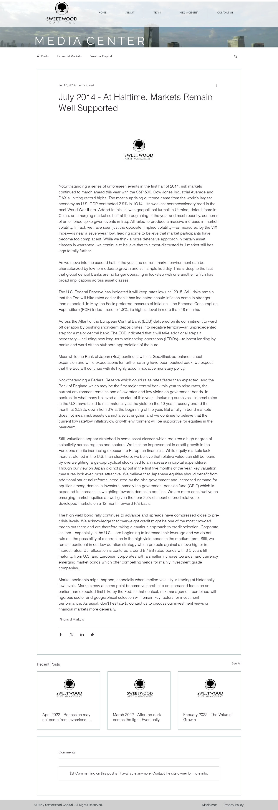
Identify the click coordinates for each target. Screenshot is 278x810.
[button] (235, 56)
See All (236, 663)
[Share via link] (93, 634)
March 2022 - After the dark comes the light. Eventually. (137, 717)
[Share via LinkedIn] (82, 634)
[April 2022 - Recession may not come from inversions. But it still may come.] (68, 689)
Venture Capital (101, 56)
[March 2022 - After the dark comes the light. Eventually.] (139, 689)
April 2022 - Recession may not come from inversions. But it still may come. (68, 717)
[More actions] (216, 85)
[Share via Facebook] (61, 634)
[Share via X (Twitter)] (71, 634)
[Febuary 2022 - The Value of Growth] (209, 689)
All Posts (43, 56)
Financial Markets (69, 56)
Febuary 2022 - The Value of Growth (208, 717)
